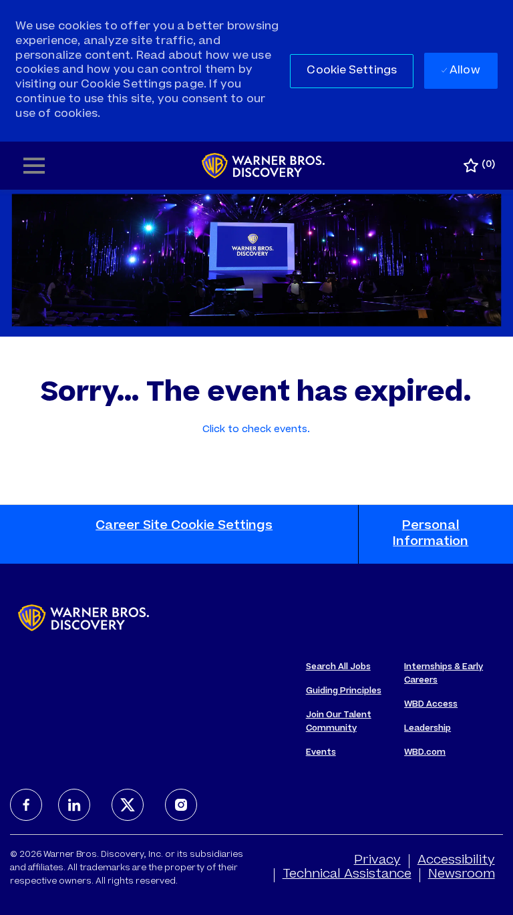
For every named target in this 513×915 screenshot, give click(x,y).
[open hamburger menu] (34, 166)
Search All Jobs (338, 667)
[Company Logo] (263, 166)
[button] (351, 71)
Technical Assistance (347, 875)
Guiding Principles (343, 691)
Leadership (427, 729)
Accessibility (456, 861)
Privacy (377, 861)
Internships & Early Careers (443, 674)
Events (321, 753)
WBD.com (425, 753)
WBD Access (431, 705)
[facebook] (26, 805)
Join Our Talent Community (338, 722)
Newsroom (461, 875)
